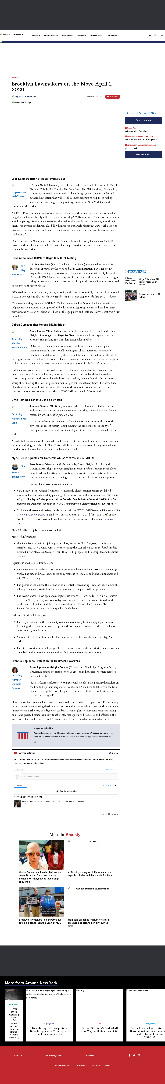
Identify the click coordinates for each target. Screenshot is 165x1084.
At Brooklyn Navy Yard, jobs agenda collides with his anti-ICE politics (90, 874)
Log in (107, 769)
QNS (99, 1024)
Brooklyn (15, 77)
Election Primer (67, 35)
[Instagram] (139, 1055)
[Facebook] (130, 1055)
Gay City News (49, 1024)
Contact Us (36, 35)
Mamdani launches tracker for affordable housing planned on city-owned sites (89, 922)
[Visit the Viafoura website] (113, 814)
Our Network (112, 35)
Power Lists (81, 35)
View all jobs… (143, 154)
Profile (115, 753)
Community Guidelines (53, 759)
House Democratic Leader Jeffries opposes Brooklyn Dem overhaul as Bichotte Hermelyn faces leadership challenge (40, 877)
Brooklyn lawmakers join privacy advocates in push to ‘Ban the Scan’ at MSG (40, 921)
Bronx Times (13, 1004)
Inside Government (51, 35)
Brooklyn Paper (149, 1024)
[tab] (20, 786)
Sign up (113, 769)
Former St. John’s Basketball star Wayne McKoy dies (99, 1030)
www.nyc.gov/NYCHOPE (34, 514)
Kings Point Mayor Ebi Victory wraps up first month (149, 282)
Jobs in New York (141, 113)
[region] (66, 791)
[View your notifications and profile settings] (149, 35)
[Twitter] (134, 1055)
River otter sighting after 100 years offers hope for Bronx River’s (14, 1023)
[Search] (155, 35)
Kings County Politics (27, 97)
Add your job (145, 120)
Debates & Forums (96, 35)
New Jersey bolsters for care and (49, 1031)
